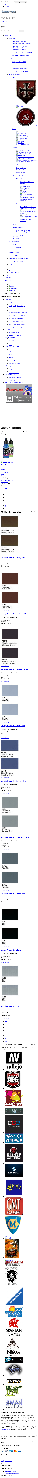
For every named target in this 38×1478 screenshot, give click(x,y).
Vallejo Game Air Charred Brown (15, 669)
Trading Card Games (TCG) (16, 335)
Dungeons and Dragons (15, 377)
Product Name (4, 471)
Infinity (11, 354)
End (6, 508)
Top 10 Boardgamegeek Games (17, 324)
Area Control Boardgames (15, 302)
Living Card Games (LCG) (15, 332)
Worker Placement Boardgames (17, 327)
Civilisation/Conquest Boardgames (18, 312)
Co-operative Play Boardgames (17, 315)
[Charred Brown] (10, 664)
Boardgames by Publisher (15, 309)
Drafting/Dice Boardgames (16, 321)
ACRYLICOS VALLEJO (7, 480)
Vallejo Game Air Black (11, 950)
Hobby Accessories (10, 341)
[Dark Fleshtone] (10, 609)
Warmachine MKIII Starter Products (14, 382)
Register (7, 6)
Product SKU (4, 472)
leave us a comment (22, 1441)
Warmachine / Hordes (14, 363)
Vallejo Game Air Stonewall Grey (15, 837)
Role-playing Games (10, 374)
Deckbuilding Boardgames (16, 318)
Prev (6, 489)
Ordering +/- (4, 469)
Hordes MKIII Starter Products (12, 346)
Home (9, 293)
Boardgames (8, 299)
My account (8, 5)
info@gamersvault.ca (6, 1461)
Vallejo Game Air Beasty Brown (14, 558)
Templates (11, 340)
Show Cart (4, 22)
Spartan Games (12, 360)
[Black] (10, 945)
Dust (10, 351)
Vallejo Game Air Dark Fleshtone (15, 614)
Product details (5, 554)
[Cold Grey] (9, 888)
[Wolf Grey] (10, 720)
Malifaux (11, 357)
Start (6, 488)
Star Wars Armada (13, 370)
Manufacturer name (6, 475)
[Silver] (10, 1001)
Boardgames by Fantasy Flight (17, 306)
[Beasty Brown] (10, 552)
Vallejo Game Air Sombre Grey (14, 781)
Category (3, 474)
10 (5, 505)
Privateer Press (4, 482)
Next (6, 507)
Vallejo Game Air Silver (11, 1006)
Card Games (8, 329)
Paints (10, 345)
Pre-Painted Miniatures (11, 366)
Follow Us (7, 283)
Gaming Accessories (10, 337)
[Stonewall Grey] (10, 832)
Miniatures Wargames (10, 348)
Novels (6, 365)
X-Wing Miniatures (14, 373)
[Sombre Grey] (10, 776)
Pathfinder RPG (13, 380)
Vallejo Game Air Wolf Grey (13, 726)
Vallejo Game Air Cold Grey (13, 894)
